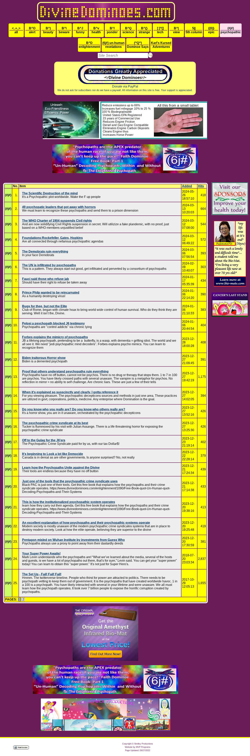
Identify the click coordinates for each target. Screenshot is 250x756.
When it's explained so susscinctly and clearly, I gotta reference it (70, 392)
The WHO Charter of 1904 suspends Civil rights (57, 220)
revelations (113, 44)
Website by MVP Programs (137, 747)
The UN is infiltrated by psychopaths (49, 265)
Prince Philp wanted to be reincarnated (50, 292)
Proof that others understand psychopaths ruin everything (65, 371)
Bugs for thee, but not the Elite (44, 306)
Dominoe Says (138, 44)
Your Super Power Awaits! (41, 553)
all (16, 30)
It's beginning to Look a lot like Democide (52, 454)
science (128, 30)
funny (80, 30)
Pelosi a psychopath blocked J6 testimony (53, 323)
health (96, 30)
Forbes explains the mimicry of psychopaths (55, 337)
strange (144, 30)
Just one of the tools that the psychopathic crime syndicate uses (70, 481)
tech (160, 30)
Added (187, 186)
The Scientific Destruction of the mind (50, 193)
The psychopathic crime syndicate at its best (55, 423)
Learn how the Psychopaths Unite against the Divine (61, 467)
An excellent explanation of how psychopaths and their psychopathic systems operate (86, 522)
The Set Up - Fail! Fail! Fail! (41, 574)
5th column (194, 30)
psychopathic (231, 30)
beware (64, 30)
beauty (48, 30)
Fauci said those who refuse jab (45, 279)
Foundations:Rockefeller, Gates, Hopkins (52, 237)
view (176, 30)
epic (211, 30)
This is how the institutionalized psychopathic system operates (68, 502)
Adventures (161, 44)
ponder (112, 30)
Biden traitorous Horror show (43, 357)
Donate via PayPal (125, 88)
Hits (201, 186)
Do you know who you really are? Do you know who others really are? (73, 409)
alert (32, 30)
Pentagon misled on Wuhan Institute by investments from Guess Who (73, 540)
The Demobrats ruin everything (45, 251)
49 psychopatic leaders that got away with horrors (59, 207)
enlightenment (89, 44)
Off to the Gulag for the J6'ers (43, 440)
